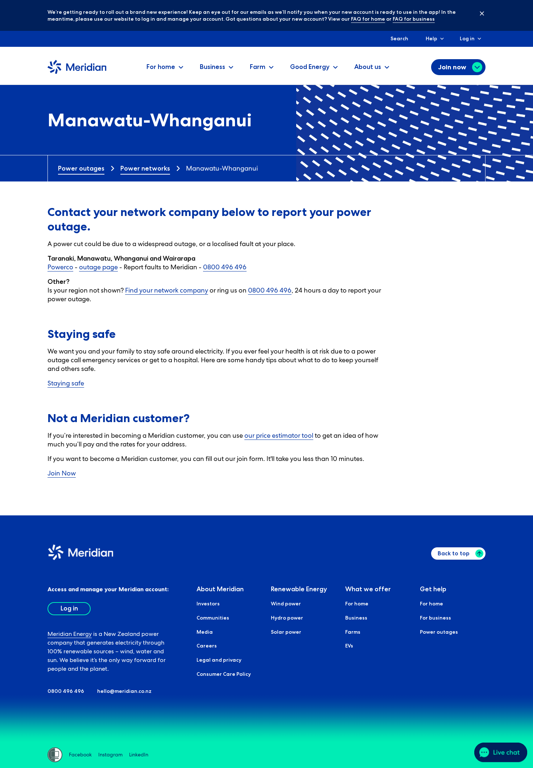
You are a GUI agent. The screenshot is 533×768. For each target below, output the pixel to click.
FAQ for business (414, 19)
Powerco (60, 267)
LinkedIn (138, 754)
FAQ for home (368, 19)
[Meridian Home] (76, 72)
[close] (477, 13)
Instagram (110, 754)
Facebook (80, 754)
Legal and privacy (219, 660)
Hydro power (287, 617)
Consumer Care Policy (224, 674)
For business (435, 617)
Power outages (81, 168)
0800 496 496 (225, 267)
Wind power (286, 603)
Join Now (61, 473)
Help (431, 38)
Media (205, 632)
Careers (207, 645)
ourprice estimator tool (278, 435)
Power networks (145, 168)
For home (356, 603)
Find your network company (166, 290)
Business (356, 617)
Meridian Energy (69, 634)
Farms (352, 632)
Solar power (286, 632)
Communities (213, 617)
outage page (98, 267)
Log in (467, 38)
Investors (208, 603)
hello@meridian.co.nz (124, 691)
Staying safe (65, 383)
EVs (349, 645)
